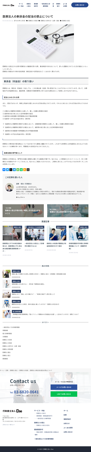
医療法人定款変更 (8, 349)
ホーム (66, 410)
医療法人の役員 (33, 21)
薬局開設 (5, 359)
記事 (65, 415)
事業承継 (5, 330)
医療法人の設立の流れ (43, 425)
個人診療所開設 (7, 333)
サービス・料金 (39, 410)
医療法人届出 (6, 352)
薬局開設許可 (38, 429)
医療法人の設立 (41, 413)
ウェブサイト (21, 197)
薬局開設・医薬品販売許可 (44, 416)
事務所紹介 (67, 419)
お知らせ (67, 423)
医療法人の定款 (7, 340)
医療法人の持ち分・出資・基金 (50, 21)
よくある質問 (68, 428)
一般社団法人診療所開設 (44, 418)
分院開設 (5, 337)
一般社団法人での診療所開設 (11, 327)
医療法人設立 (66, 21)
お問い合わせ (68, 432)
